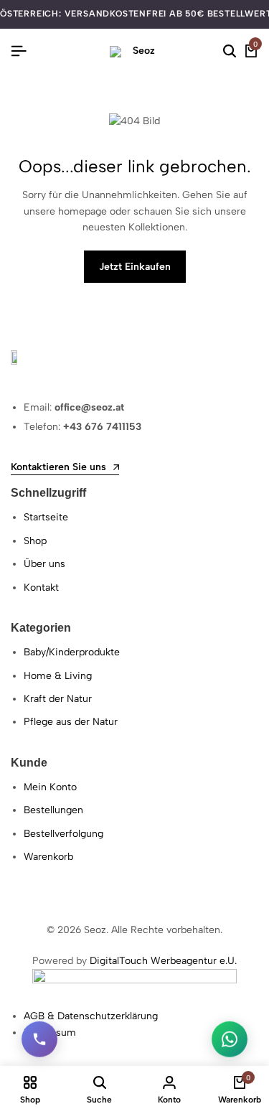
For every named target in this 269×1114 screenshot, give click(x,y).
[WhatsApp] (229, 1039)
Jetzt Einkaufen (135, 267)
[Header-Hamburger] (19, 51)
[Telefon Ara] (39, 1039)
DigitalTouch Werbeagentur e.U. (163, 961)
